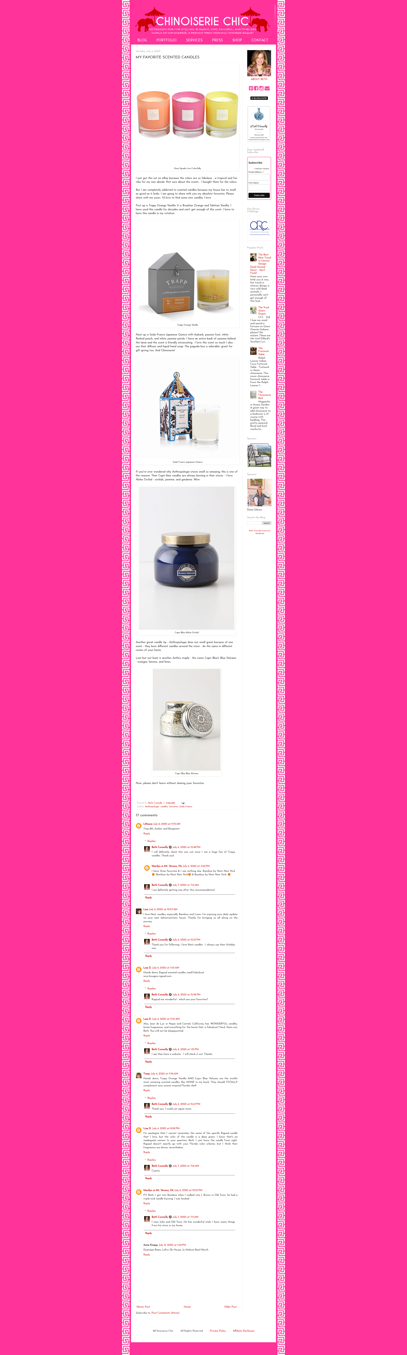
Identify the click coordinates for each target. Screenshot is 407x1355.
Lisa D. (147, 968)
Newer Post (143, 1307)
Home (187, 1307)
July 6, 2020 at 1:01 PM (186, 1049)
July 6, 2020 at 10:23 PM (188, 1190)
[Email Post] (182, 803)
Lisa (145, 909)
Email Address (256, 172)
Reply (146, 834)
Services (194, 40)
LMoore (147, 824)
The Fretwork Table (263, 351)
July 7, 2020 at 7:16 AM (186, 1166)
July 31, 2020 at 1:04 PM (172, 1245)
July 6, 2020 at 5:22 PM (196, 866)
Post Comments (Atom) (165, 1313)
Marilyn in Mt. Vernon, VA (167, 866)
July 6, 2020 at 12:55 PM (186, 940)
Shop (237, 40)
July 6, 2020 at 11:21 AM (165, 968)
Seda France (185, 806)
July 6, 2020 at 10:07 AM (163, 909)
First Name (253, 183)
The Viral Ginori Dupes (263, 310)
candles (164, 806)
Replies (151, 841)
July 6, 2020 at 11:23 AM (166, 1019)
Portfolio (166, 40)
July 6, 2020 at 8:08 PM (166, 1128)
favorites (173, 806)
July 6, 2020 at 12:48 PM (186, 847)
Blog (142, 40)
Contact (260, 40)
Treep (146, 1074)
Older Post (230, 1307)
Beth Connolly (160, 847)
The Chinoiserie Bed (264, 395)
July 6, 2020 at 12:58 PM (186, 994)
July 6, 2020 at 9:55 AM (166, 824)
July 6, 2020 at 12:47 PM (186, 1104)
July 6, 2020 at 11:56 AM (164, 1074)
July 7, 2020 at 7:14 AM (186, 885)
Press (217, 40)
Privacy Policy (218, 1331)
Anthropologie (152, 806)
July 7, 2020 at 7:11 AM (185, 1217)
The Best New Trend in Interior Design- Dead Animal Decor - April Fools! (260, 264)
